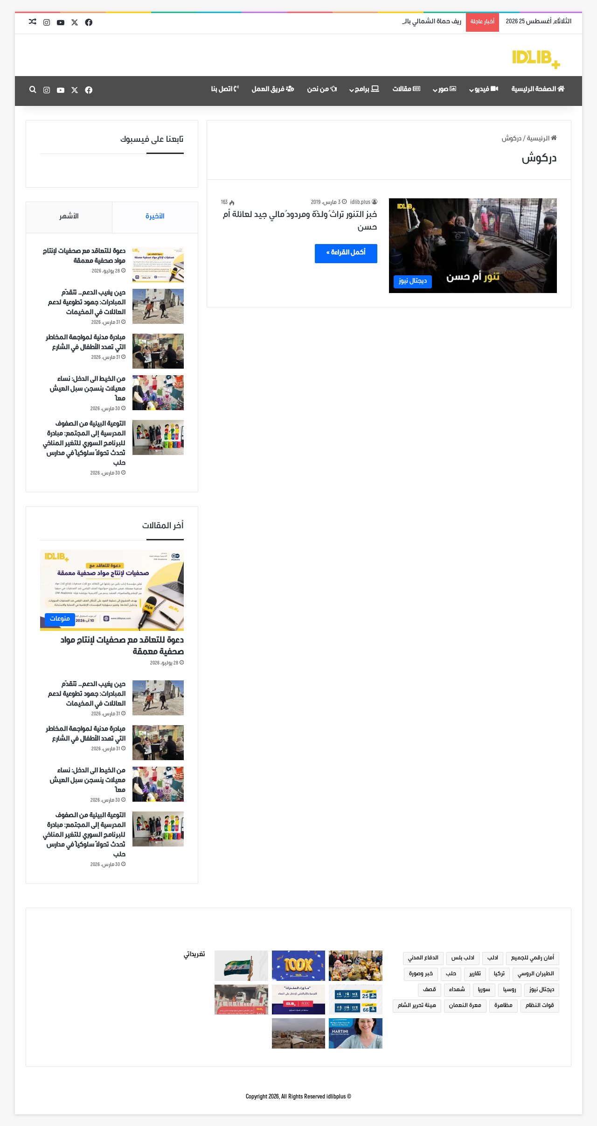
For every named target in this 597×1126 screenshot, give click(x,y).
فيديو (483, 90)
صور (444, 90)
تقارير (475, 974)
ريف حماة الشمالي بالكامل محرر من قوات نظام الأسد (390, 22)
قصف (429, 990)
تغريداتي (194, 955)
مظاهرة (503, 1006)
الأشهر (69, 217)
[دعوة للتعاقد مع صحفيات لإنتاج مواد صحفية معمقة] (158, 264)
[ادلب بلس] (536, 60)
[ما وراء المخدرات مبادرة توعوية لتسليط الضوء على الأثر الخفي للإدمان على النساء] (298, 1000)
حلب (451, 974)
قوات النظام (540, 1006)
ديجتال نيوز (541, 990)
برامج (363, 90)
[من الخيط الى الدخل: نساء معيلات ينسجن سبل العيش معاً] (158, 392)
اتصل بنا (222, 90)
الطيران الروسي (536, 974)
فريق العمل (269, 90)
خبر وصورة (421, 974)
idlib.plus (360, 203)
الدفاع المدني (423, 958)
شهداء (457, 990)
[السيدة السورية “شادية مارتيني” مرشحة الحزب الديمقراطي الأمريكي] (355, 1033)
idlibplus (336, 1097)
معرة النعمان (465, 1006)
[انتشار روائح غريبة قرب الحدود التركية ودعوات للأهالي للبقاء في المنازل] (298, 1033)
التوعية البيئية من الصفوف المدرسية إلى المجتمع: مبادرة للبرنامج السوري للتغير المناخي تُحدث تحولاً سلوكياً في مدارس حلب (84, 444)
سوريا (484, 990)
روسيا (509, 990)
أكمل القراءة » (346, 253)
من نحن (318, 90)
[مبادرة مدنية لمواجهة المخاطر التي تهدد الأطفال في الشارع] (158, 351)
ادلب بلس (462, 958)
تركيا (499, 974)
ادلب (492, 958)
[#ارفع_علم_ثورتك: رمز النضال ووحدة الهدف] (241, 966)
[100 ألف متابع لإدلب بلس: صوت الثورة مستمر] (298, 966)
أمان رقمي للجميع (532, 958)
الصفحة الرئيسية (534, 90)
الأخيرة (155, 217)
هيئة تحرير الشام (417, 1006)
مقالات (403, 90)
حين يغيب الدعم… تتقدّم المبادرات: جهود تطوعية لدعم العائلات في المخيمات (86, 303)
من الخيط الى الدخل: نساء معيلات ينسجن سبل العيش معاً (87, 390)
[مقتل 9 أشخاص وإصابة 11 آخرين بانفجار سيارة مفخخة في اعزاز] (241, 1000)
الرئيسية (539, 139)
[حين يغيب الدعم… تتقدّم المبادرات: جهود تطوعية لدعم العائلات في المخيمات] (158, 306)
